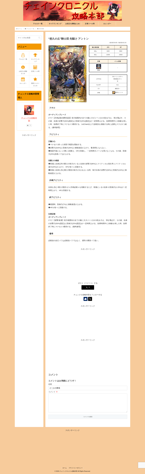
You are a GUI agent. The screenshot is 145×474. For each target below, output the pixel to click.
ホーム (65, 468)
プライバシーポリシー (76, 468)
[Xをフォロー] (90, 299)
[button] (39, 38)
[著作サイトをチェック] (85, 299)
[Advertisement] (87, 264)
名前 (50, 384)
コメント (53, 392)
